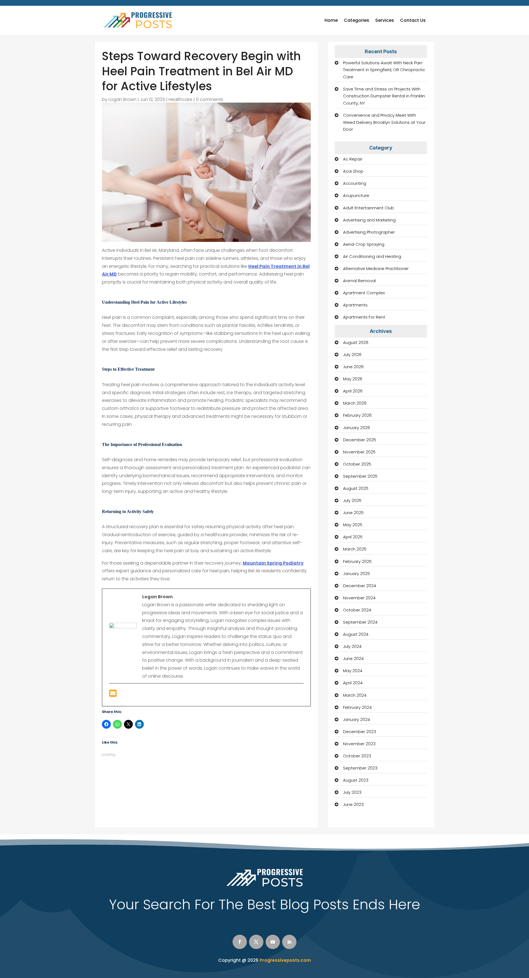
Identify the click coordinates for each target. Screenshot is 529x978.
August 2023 (355, 780)
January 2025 (356, 573)
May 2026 (352, 379)
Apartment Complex (364, 293)
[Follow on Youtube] (273, 942)
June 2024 (353, 658)
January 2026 (356, 428)
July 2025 (352, 500)
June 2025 (353, 512)
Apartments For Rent (364, 317)
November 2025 (359, 452)
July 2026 (352, 354)
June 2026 (353, 367)
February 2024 (357, 707)
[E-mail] (113, 695)
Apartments (355, 305)
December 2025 (359, 440)
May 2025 (352, 525)
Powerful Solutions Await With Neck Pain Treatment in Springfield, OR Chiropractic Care (384, 70)
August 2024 (355, 634)
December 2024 (359, 586)
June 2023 (353, 804)
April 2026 (353, 391)
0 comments (209, 99)
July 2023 (352, 792)
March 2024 (354, 695)
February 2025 (357, 561)
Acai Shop (353, 171)
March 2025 (354, 549)
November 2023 (359, 744)
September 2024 (360, 622)
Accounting (354, 183)
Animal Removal (359, 281)
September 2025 (360, 476)
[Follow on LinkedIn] (289, 942)
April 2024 (353, 683)
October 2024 (357, 610)
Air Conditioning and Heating (372, 256)
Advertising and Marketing (369, 220)
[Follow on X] (256, 942)
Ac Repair (352, 159)
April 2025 (353, 537)
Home (331, 20)
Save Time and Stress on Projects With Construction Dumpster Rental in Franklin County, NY (384, 96)
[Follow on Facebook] (240, 942)
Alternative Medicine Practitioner (376, 268)
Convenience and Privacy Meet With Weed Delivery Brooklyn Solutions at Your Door (384, 122)
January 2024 (356, 719)
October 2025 (357, 464)
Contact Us (413, 20)
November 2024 (359, 598)
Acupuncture (356, 195)
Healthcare (180, 99)
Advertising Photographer (369, 232)
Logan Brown (122, 99)
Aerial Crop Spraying (363, 244)
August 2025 (355, 488)
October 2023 (357, 756)
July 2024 (352, 646)
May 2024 (352, 671)
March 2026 (354, 403)
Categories (356, 20)
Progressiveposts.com (285, 960)
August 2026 (355, 342)
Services (384, 20)
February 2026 (357, 415)
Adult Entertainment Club (368, 208)
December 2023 (359, 731)
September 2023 (360, 768)
